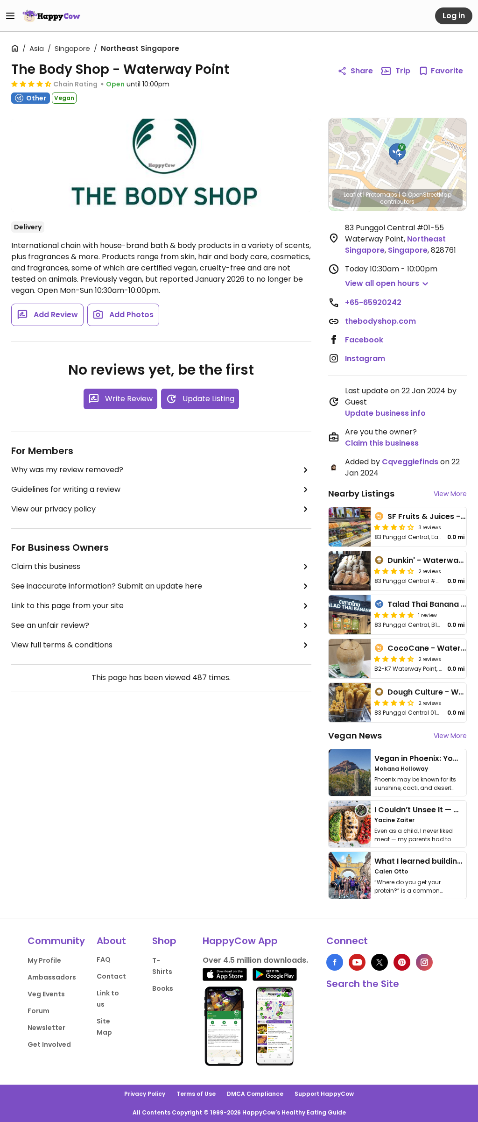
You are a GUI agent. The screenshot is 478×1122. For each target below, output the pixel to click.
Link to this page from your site (67, 605)
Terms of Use (196, 1094)
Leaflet (353, 195)
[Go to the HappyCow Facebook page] (334, 962)
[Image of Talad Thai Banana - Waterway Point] (350, 614)
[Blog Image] (350, 772)
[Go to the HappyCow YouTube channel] (357, 962)
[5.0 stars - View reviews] (394, 615)
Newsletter (46, 1027)
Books (162, 988)
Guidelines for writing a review (65, 489)
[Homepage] (51, 15)
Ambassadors (52, 977)
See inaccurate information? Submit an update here (106, 586)
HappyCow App (240, 940)
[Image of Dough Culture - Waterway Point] (350, 702)
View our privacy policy (53, 509)
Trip (402, 70)
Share (362, 70)
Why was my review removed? (67, 469)
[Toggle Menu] (10, 16)
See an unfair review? (50, 625)
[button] (397, 154)
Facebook (364, 339)
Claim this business (45, 566)
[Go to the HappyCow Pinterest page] (402, 962)
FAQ (104, 959)
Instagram (365, 358)
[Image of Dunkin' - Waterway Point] (350, 570)
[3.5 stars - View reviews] (394, 527)
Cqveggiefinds (410, 461)
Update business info (385, 413)
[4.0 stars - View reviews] (394, 571)
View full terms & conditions (61, 644)
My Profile (44, 960)
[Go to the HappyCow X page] (379, 962)
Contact (111, 976)
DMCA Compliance (255, 1094)
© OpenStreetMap (426, 195)
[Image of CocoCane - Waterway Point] (350, 658)
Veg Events (46, 994)
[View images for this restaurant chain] (161, 165)
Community (56, 940)
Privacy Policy (144, 1094)
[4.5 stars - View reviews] (31, 83)
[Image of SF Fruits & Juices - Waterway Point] (350, 527)
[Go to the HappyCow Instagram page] (424, 962)
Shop (164, 940)
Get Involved (49, 1044)
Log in (454, 15)
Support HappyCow (324, 1094)
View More (450, 493)
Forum (38, 1010)
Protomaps (381, 195)
